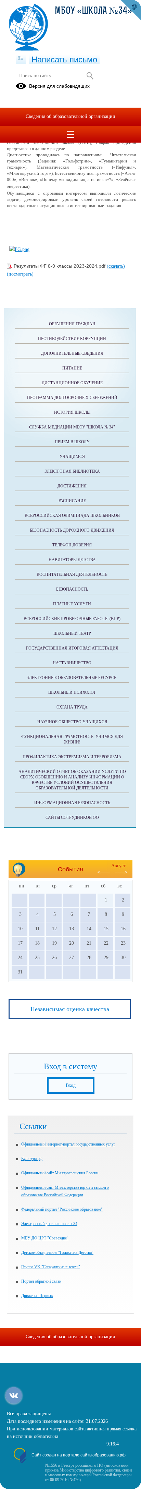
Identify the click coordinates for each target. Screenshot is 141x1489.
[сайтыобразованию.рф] (130, 10)
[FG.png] (19, 249)
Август (118, 865)
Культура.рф (31, 1158)
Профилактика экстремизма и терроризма (72, 756)
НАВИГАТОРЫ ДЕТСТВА (72, 559)
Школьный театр (72, 633)
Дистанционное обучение (72, 382)
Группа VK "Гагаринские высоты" (50, 1266)
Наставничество (72, 663)
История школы (72, 412)
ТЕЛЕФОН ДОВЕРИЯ (72, 545)
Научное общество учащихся (72, 721)
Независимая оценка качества (69, 1009)
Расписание (72, 500)
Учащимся (72, 456)
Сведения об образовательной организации (70, 116)
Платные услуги (72, 604)
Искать (90, 76)
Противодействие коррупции (72, 338)
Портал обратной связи (41, 1281)
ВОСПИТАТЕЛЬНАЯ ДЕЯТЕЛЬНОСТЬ (72, 574)
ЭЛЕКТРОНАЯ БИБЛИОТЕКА (72, 471)
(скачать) (116, 266)
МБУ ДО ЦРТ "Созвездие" (44, 1238)
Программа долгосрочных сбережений (72, 397)
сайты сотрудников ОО (72, 817)
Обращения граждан (72, 324)
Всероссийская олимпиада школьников (72, 515)
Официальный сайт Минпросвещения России (59, 1173)
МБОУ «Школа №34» (93, 11)
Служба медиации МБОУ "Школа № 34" (72, 427)
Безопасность (72, 589)
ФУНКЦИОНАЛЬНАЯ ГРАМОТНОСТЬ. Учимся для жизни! (72, 739)
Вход (71, 1085)
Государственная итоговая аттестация (72, 648)
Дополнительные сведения (72, 353)
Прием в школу (72, 441)
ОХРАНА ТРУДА (72, 707)
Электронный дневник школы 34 (49, 1223)
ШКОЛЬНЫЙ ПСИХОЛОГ (72, 692)
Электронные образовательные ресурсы (72, 677)
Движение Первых (37, 1295)
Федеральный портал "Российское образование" (62, 1209)
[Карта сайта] (21, 58)
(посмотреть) (20, 274)
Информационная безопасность (72, 802)
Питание (72, 368)
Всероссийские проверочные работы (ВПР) (72, 618)
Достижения (72, 486)
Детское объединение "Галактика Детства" (57, 1252)
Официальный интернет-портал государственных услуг (68, 1144)
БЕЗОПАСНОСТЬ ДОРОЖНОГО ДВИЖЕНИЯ (72, 530)
